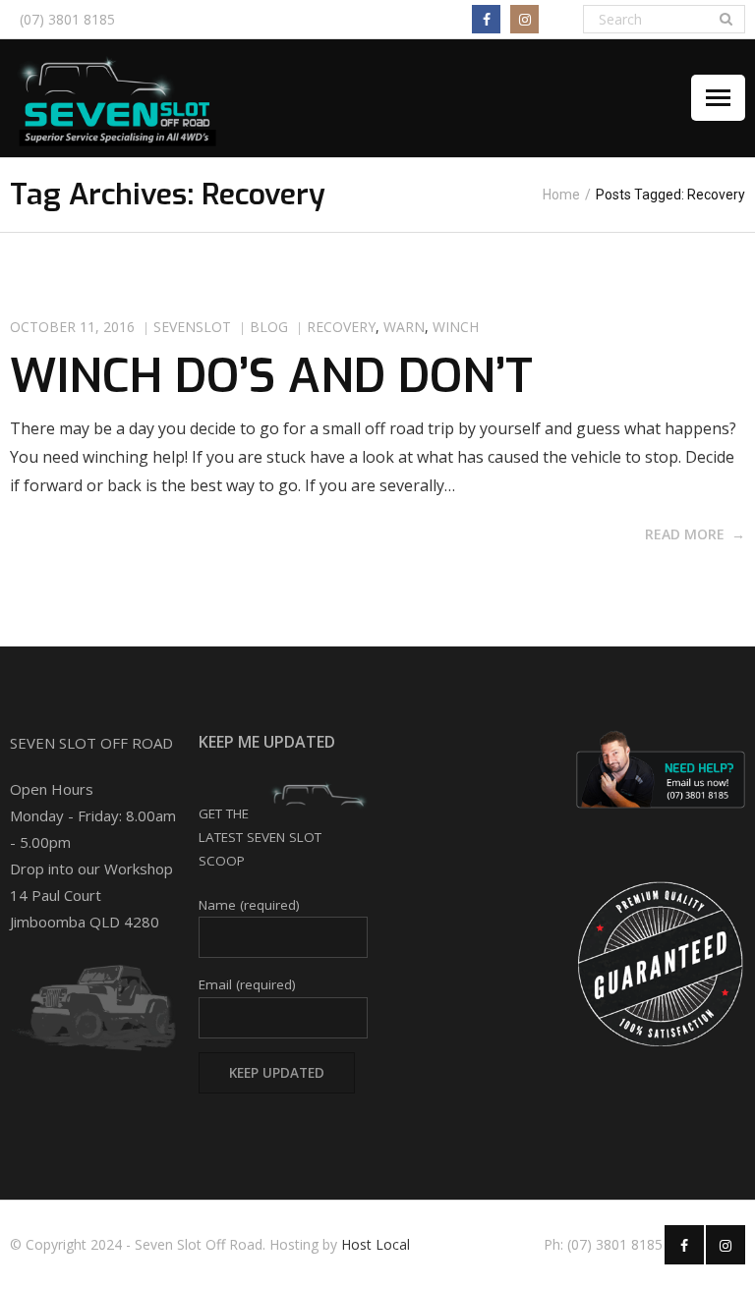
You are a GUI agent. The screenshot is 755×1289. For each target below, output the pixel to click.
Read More (685, 534)
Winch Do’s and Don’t (271, 376)
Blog (269, 326)
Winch (456, 326)
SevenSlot (192, 326)
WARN (404, 326)
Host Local (375, 1244)
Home (561, 194)
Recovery (341, 326)
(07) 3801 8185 (67, 19)
